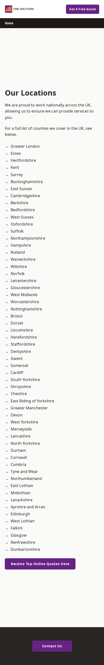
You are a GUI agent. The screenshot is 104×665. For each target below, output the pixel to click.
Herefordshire (24, 337)
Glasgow (19, 535)
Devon (16, 415)
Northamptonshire (28, 238)
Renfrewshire (23, 542)
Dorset (17, 323)
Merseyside (21, 429)
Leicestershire (23, 280)
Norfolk (18, 273)
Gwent (17, 358)
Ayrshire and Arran (28, 507)
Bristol (16, 316)
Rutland (18, 252)
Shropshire (21, 386)
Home (9, 23)
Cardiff (17, 372)
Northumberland (26, 478)
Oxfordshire (22, 224)
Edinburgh (20, 514)
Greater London (25, 146)
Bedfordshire (23, 209)
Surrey (17, 174)
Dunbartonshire (25, 549)
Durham (18, 450)
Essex (16, 153)
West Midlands (24, 294)
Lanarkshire (21, 500)
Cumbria (18, 464)
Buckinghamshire (27, 181)
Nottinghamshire (26, 309)
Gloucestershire (25, 287)
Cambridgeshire (25, 195)
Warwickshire (23, 259)
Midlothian (20, 492)
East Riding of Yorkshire (32, 401)
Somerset (19, 365)
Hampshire (21, 245)
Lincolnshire (22, 330)
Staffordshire (23, 344)
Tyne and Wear (24, 471)
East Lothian (22, 485)
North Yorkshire (25, 443)
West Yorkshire (24, 422)
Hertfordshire (23, 160)
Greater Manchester (29, 408)
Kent (15, 167)
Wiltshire (19, 266)
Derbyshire (21, 351)
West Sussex (22, 217)
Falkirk (17, 528)
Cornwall (19, 457)
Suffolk (17, 231)
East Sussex (21, 188)
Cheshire (19, 393)
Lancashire (20, 436)
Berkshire (19, 202)
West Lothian (23, 521)
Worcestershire (25, 301)
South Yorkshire (25, 379)
